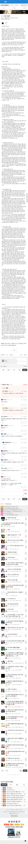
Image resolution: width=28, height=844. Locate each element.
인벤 (5, 1)
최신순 (11, 384)
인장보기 (5, 366)
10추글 (24, 8)
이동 (7, 396)
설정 (21, 809)
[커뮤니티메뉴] (1, 1)
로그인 (7, 809)
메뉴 (2, 366)
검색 (21, 770)
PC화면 (12, 809)
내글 (4, 8)
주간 (11, 784)
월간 (17, 784)
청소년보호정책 (21, 811)
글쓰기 (26, 5)
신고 (7, 354)
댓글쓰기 (25, 369)
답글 (4, 396)
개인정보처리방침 (12, 811)
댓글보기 (25, 499)
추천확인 (2, 354)
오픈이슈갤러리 (5, 5)
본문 (9, 369)
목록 (3, 369)
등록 (25, 493)
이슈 (24, 784)
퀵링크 (17, 809)
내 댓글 (14, 8)
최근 (3, 770)
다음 (19, 369)
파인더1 (2, 17)
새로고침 (25, 384)
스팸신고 (11, 354)
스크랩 (25, 354)
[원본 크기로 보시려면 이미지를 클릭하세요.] (14, 40)
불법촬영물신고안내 (14, 813)
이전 (14, 369)
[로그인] (23, 1)
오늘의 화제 (4, 784)
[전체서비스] (26, 1)
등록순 (7, 384)
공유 (21, 354)
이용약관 (5, 811)
